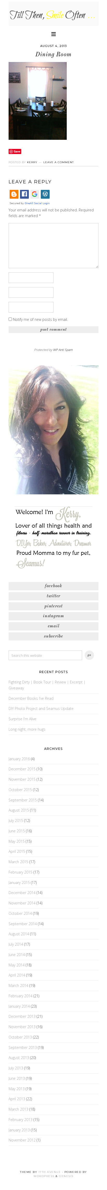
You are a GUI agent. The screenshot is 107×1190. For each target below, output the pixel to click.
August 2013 (19, 1057)
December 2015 (22, 768)
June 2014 (17, 954)
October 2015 (20, 789)
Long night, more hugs (27, 729)
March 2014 (18, 985)
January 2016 (19, 758)
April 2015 (17, 851)
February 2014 (20, 995)
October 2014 (20, 913)
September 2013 (23, 1047)
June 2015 (17, 830)
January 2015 (19, 882)
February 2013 (20, 1119)
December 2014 (22, 892)
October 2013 (20, 1037)
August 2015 (19, 810)
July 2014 (16, 944)
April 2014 (17, 975)
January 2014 (19, 1006)
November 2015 (22, 779)
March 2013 (18, 1109)
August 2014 (19, 933)
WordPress (44, 1176)
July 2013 (16, 1068)
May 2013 (17, 1088)
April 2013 (17, 1098)
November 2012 (22, 1140)
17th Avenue (49, 1172)
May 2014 (17, 965)
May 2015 (17, 841)
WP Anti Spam (63, 350)
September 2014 (23, 923)
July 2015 (16, 820)
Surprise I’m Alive (22, 718)
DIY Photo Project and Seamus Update (41, 708)
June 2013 (17, 1078)
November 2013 (22, 1026)
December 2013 (22, 1016)
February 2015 (20, 872)
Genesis (66, 1176)
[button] (53, 33)
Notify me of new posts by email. (40, 319)
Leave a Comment (58, 162)
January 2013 (19, 1129)
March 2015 (18, 861)
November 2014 (22, 903)
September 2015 (23, 800)
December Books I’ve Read (31, 698)
